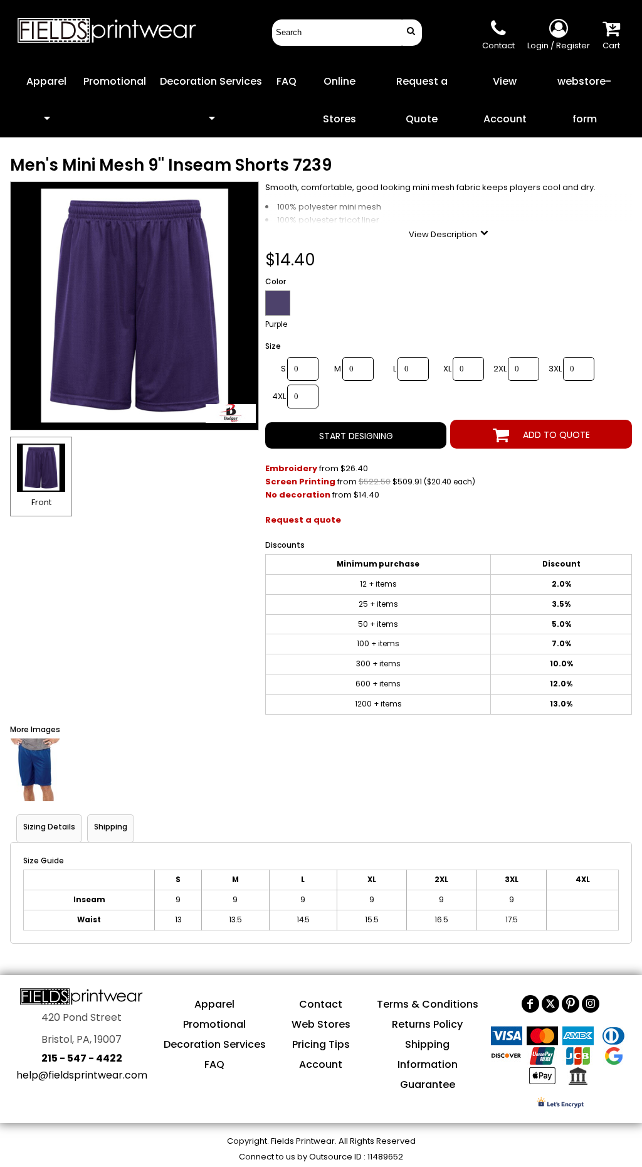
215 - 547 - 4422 (81, 1058)
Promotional (214, 1024)
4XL (279, 396)
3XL (555, 369)
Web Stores (321, 1024)
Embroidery (291, 468)
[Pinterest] (570, 1004)
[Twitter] (550, 1004)
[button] (46, 99)
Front (41, 502)
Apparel (214, 1004)
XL (447, 369)
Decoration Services (215, 1044)
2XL (500, 369)
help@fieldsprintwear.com (81, 1075)
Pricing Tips (321, 1044)
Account (320, 1064)
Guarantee (427, 1084)
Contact (320, 1004)
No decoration (297, 495)
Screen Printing (300, 482)
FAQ (214, 1064)
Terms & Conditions (427, 1004)
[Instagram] (590, 1004)
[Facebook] (530, 1004)
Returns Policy (427, 1024)
